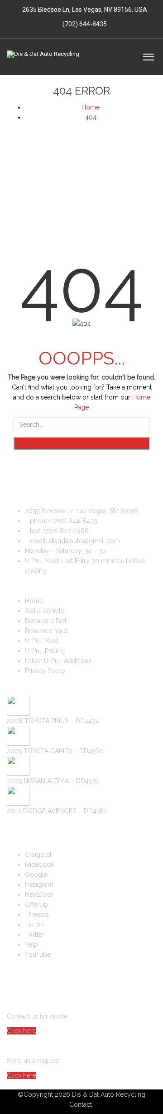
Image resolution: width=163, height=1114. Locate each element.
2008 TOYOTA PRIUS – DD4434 (53, 720)
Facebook (39, 864)
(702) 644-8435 (84, 24)
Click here (21, 1030)
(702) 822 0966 (66, 531)
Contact (80, 1104)
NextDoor (39, 894)
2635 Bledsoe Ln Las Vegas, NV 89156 (81, 511)
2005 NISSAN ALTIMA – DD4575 (52, 780)
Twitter (34, 934)
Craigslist (38, 854)
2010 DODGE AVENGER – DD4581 (56, 810)
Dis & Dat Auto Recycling (108, 1094)
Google (36, 874)
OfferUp (36, 904)
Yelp (31, 944)
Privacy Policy (45, 670)
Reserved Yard (46, 630)
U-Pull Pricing (45, 650)
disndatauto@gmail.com (84, 541)
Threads (37, 914)
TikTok (34, 924)
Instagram (39, 884)
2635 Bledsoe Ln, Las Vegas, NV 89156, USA (84, 9)
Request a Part (46, 620)
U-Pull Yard (41, 640)
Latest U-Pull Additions (58, 660)
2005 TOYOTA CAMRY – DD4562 (55, 750)
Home (34, 600)
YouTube (38, 954)
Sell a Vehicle (44, 610)
